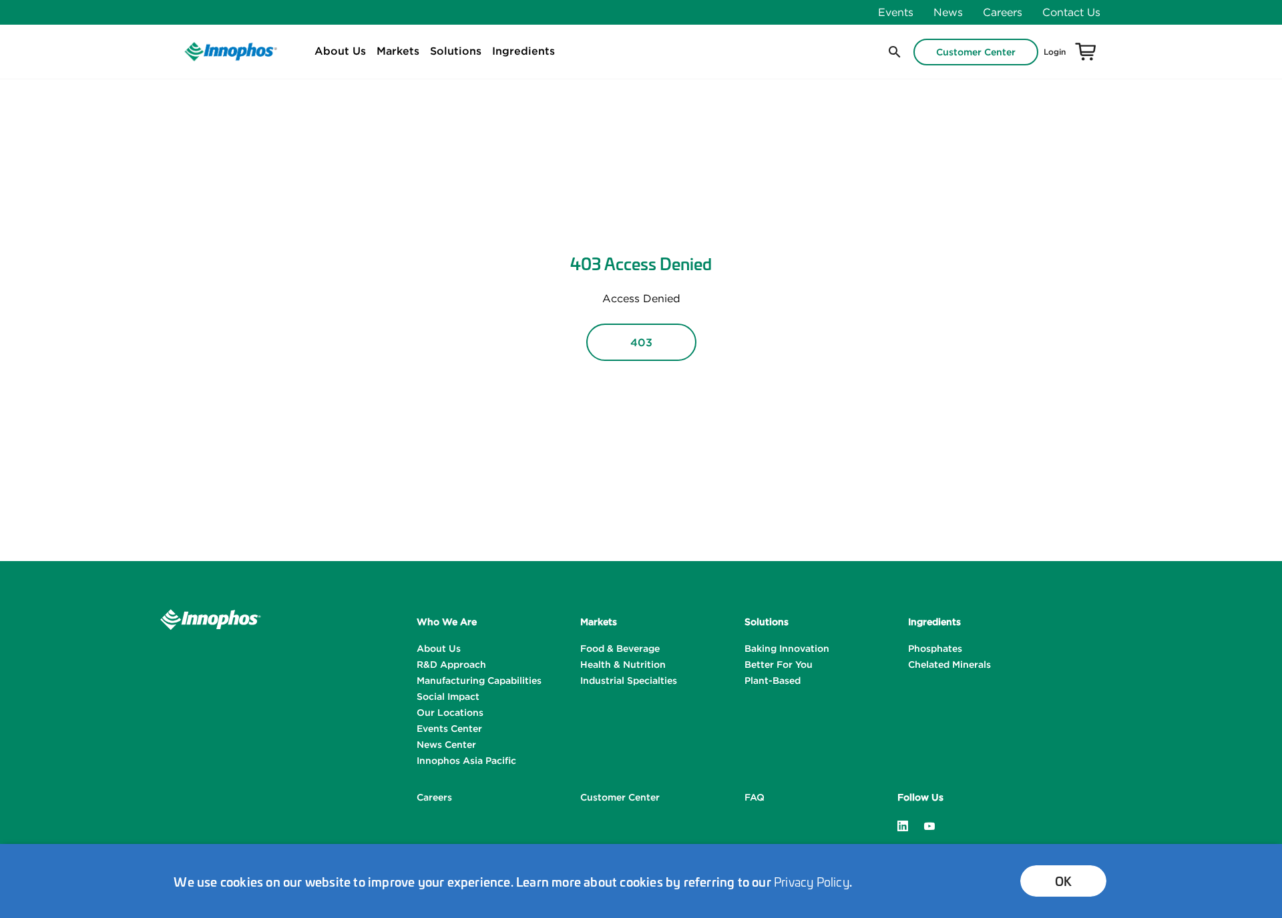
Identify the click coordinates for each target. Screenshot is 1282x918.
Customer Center (976, 52)
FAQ (754, 797)
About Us (340, 50)
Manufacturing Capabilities (479, 680)
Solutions (455, 50)
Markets (398, 50)
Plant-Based (772, 680)
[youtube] (929, 825)
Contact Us (1071, 12)
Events (895, 12)
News (948, 12)
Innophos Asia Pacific (466, 761)
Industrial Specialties (628, 680)
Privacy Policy (811, 881)
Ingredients (523, 50)
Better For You (778, 664)
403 (641, 342)
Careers (1002, 12)
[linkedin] (902, 825)
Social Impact (448, 697)
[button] (893, 52)
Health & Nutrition (623, 664)
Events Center (449, 729)
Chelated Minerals (949, 664)
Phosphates (935, 648)
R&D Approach (451, 664)
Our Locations (450, 713)
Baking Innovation (786, 648)
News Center (446, 745)
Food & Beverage (620, 648)
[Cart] (1085, 52)
